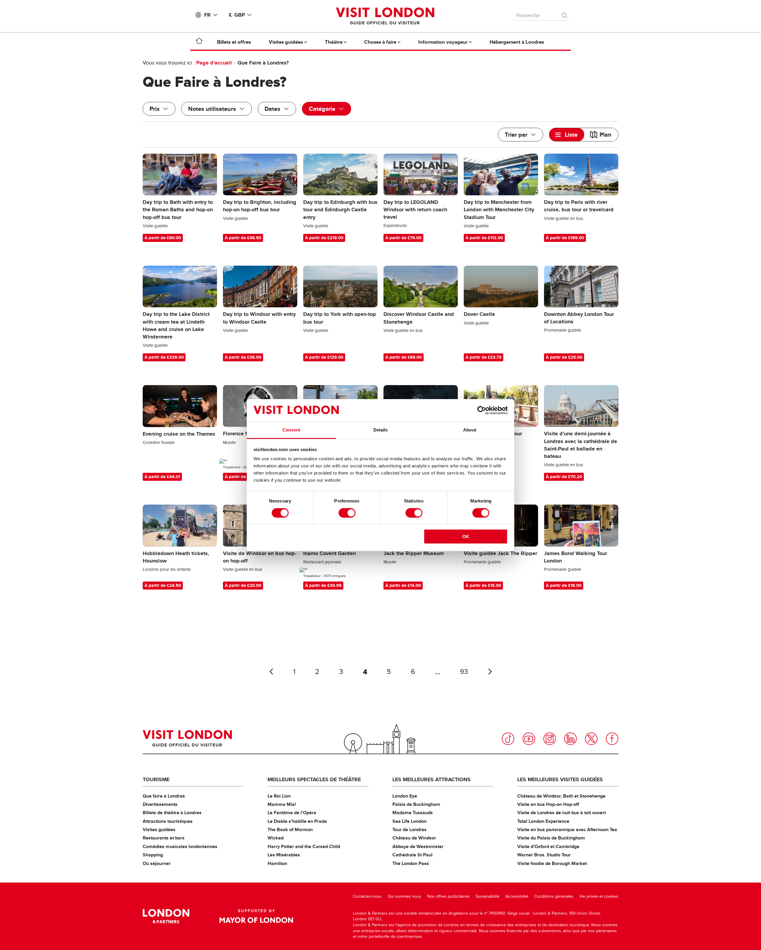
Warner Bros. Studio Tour (544, 854)
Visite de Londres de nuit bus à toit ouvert (561, 812)
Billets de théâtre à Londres (172, 812)
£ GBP (237, 15)
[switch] (347, 513)
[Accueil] (199, 42)
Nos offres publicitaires (448, 896)
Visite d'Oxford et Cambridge (548, 846)
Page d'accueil (214, 63)
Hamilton (277, 863)
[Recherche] (564, 14)
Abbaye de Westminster (418, 846)
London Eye (404, 796)
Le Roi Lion (279, 796)
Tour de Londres (409, 829)
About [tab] (469, 429)
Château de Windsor (414, 837)
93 (464, 671)
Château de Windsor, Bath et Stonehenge (561, 796)
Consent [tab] (291, 429)
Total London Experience (543, 821)
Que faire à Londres (164, 796)
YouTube (529, 738)
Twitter (591, 738)
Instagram (549, 738)
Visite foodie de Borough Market (552, 863)
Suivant (490, 671)
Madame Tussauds (412, 812)
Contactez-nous (367, 896)
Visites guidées (159, 829)
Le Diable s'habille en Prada (297, 821)
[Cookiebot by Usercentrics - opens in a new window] (482, 410)
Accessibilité (516, 896)
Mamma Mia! (282, 804)
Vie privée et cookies (598, 896)
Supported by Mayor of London (256, 916)
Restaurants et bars (164, 837)
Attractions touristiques (168, 821)
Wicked (276, 837)
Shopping (153, 854)
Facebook (612, 738)
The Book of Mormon (290, 829)
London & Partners (166, 916)
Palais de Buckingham (416, 804)
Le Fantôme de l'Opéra (292, 812)
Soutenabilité (487, 896)
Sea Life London (409, 821)
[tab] (566, 134)
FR (207, 15)
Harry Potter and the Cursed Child (304, 846)
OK (465, 536)
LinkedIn (570, 738)
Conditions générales (553, 896)
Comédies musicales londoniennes (180, 846)
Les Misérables (284, 854)
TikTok (508, 738)
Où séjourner (157, 863)
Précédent (271, 671)
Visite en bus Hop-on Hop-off (548, 804)
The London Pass (410, 863)
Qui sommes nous (404, 896)
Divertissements (160, 804)
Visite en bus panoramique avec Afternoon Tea (567, 829)
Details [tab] (380, 429)
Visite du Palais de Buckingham (551, 837)
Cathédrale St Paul (412, 854)
